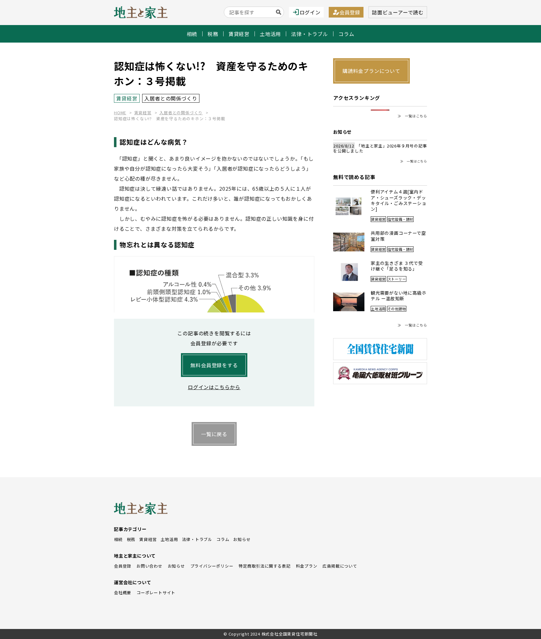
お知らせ (241, 539)
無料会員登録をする (214, 365)
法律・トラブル (309, 33)
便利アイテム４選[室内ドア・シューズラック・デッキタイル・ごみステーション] (398, 200)
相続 (192, 33)
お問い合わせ (149, 566)
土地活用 (270, 33)
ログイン (306, 12)
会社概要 (122, 592)
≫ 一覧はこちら (412, 116)
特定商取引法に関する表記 (265, 566)
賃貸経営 (239, 33)
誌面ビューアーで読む (398, 12)
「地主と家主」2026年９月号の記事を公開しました (380, 148)
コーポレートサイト (156, 592)
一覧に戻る (214, 434)
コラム (346, 33)
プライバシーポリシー (212, 566)
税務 (213, 33)
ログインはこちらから (214, 387)
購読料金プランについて (371, 71)
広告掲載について (339, 566)
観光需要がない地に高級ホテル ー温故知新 (398, 295)
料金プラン (306, 566)
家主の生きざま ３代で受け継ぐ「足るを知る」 (397, 266)
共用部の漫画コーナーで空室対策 (398, 236)
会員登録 (346, 12)
